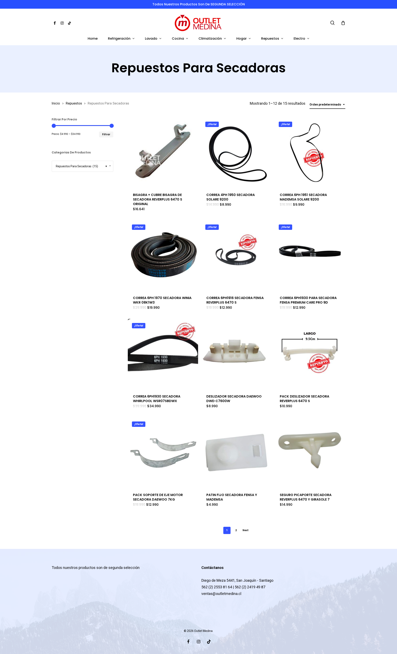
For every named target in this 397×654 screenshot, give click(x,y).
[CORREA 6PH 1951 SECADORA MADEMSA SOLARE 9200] (310, 153)
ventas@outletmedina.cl (221, 593)
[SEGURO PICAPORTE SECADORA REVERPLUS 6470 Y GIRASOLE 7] (310, 452)
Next (246, 530)
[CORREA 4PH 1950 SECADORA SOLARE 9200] (236, 153)
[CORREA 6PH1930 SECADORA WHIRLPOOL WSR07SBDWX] (163, 354)
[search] (332, 23)
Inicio (56, 103)
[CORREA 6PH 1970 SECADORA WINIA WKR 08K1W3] (163, 255)
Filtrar (106, 134)
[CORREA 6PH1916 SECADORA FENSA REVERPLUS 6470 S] (236, 255)
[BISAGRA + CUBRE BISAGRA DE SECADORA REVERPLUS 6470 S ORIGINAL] (163, 153)
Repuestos (74, 103)
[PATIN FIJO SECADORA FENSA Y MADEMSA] (236, 452)
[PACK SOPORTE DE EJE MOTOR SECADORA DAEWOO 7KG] (163, 452)
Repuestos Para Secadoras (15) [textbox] (80, 166)
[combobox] (327, 104)
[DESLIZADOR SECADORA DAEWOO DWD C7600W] (236, 354)
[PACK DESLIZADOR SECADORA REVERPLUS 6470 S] (310, 354)
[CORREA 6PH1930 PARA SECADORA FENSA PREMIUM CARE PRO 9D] (310, 255)
